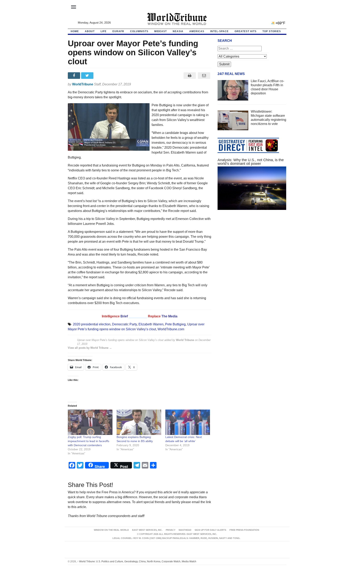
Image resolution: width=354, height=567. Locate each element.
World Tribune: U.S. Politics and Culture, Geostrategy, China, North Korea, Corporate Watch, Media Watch (136, 561)
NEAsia (178, 31)
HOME (75, 31)
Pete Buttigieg (175, 324)
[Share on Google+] (101, 75)
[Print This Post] (189, 75)
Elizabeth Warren (150, 324)
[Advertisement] (252, 252)
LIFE (104, 31)
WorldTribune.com (171, 329)
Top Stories (271, 31)
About (90, 31)
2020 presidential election (91, 324)
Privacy (170, 530)
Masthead (185, 530)
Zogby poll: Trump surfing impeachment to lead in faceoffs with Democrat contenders (88, 441)
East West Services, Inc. (147, 530)
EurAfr (118, 31)
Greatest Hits (245, 31)
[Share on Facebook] (74, 75)
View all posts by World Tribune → (90, 347)
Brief (124, 316)
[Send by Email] (204, 75)
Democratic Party (124, 324)
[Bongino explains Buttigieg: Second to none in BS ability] (139, 422)
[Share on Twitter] (87, 75)
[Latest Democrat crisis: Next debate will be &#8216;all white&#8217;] (187, 422)
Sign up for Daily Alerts (210, 530)
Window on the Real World (111, 530)
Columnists (139, 31)
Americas (196, 31)
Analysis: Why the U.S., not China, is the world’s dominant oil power (251, 162)
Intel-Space (219, 31)
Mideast (160, 31)
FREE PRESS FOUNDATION (244, 530)
